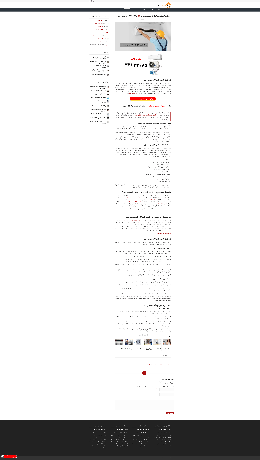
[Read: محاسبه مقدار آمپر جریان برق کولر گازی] (108, 98)
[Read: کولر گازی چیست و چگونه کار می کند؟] (108, 91)
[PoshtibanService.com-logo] (164, 5)
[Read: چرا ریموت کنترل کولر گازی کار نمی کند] (108, 114)
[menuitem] (169, 10)
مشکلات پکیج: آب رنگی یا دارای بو (99, 94)
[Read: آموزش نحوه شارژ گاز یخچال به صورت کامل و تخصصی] (108, 62)
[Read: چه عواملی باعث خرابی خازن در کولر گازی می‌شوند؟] (108, 110)
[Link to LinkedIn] (93, 1)
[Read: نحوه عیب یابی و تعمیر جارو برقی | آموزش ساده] (108, 101)
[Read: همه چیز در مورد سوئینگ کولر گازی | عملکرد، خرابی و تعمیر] (108, 70)
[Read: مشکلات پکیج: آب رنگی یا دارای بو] (108, 94)
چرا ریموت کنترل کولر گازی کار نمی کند (98, 114)
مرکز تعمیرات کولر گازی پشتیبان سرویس (133, 221)
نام (157, 389)
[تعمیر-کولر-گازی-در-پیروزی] (143, 36)
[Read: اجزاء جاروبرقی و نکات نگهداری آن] (108, 75)
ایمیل (156, 394)
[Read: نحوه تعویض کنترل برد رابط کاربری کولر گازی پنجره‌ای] (108, 87)
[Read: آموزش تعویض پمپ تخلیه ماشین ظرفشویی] (108, 105)
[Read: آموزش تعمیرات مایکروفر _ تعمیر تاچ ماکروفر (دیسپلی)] (108, 117)
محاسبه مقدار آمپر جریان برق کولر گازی (98, 97)
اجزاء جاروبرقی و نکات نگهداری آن (99, 74)
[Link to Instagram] (91, 1)
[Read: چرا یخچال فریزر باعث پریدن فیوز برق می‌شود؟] (108, 122)
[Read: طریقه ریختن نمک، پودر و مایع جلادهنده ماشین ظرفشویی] (108, 57)
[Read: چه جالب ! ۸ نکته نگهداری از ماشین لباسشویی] (108, 66)
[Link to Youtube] (89, 1)
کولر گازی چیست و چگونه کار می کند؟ (98, 90)
